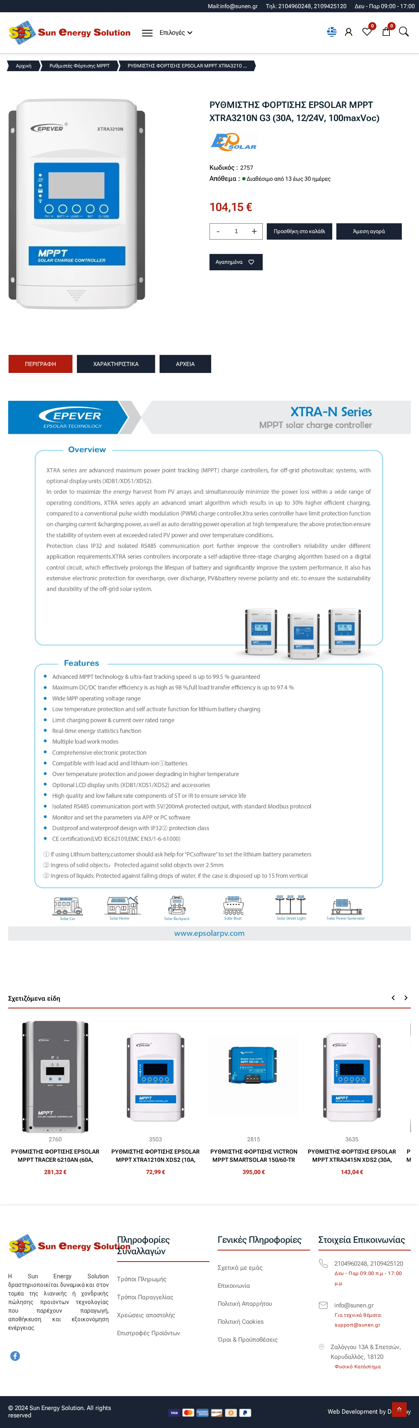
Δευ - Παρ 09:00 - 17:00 (385, 6)
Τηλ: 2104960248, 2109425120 (306, 6)
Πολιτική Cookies (241, 1321)
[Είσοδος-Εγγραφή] (348, 32)
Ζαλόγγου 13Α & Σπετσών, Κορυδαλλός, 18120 (366, 1352)
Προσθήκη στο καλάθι (299, 231)
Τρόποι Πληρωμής (142, 1279)
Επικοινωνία (234, 1285)
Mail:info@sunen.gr (233, 6)
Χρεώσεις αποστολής (146, 1315)
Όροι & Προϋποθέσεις (248, 1339)
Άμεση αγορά (369, 231)
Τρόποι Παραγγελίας (145, 1297)
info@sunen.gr (354, 1305)
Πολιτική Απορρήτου (245, 1303)
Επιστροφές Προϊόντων (148, 1333)
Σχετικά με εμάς (240, 1267)
